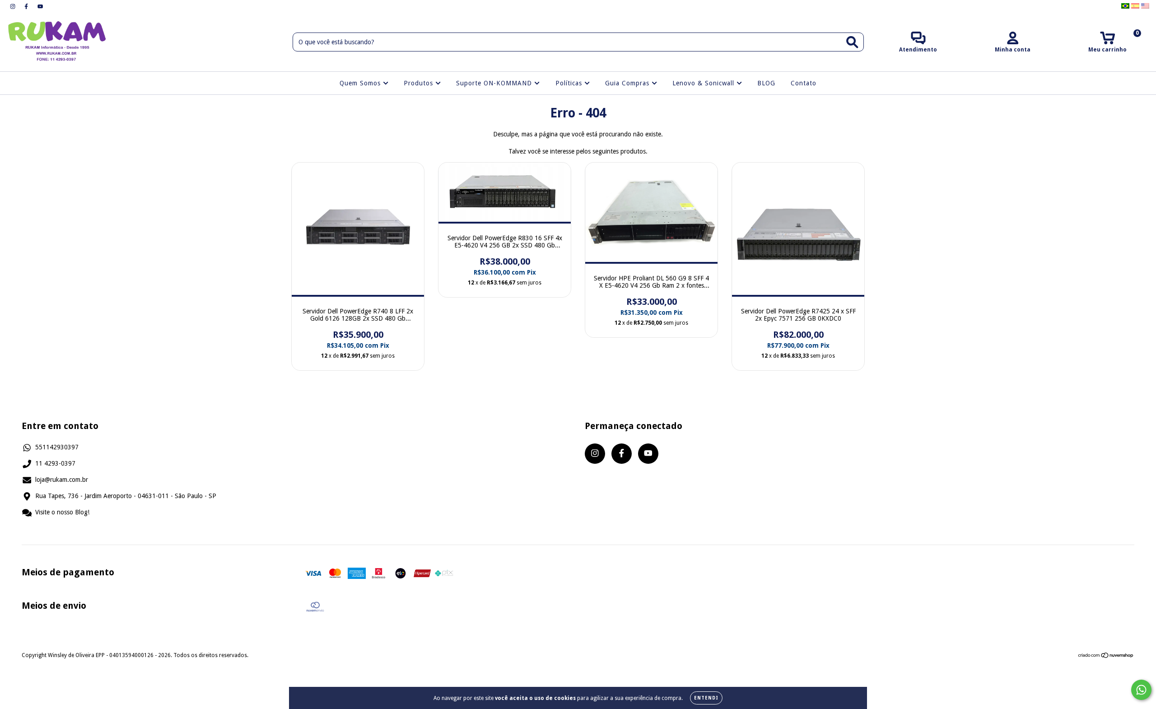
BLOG (766, 83)
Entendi (706, 697)
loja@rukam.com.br (61, 479)
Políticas (569, 83)
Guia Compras (628, 83)
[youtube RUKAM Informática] (40, 6)
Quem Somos (361, 83)
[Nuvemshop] (1106, 656)
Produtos (419, 83)
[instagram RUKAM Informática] (13, 6)
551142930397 (57, 447)
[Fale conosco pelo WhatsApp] (1141, 690)
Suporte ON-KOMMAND (495, 83)
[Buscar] (852, 42)
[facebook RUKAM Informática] (27, 6)
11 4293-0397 (55, 463)
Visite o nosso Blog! (62, 512)
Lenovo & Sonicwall (704, 83)
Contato (803, 83)
